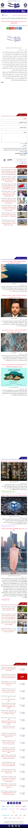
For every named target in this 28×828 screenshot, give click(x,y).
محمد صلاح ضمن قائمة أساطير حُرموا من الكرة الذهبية (14, 461)
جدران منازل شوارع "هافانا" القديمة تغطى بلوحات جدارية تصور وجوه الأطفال (9, 751)
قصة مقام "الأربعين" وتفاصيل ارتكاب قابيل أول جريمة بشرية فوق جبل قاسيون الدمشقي (9, 780)
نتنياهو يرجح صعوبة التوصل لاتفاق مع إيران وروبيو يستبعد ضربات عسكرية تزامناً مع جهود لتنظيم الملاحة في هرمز (8, 173)
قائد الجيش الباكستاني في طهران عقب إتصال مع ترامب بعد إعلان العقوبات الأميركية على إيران (8, 209)
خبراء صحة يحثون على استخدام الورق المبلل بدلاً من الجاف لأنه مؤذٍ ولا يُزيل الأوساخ (8, 722)
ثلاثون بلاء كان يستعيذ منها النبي (8, 727)
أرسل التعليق (23, 162)
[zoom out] (7, 15)
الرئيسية (25, 15)
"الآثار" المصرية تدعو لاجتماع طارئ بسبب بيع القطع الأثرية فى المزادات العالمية (9, 706)
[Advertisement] (14, 98)
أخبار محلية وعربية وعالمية (18, 15)
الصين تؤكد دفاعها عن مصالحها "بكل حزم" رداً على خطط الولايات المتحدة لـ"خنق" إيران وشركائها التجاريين (9, 187)
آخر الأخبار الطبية (5, 599)
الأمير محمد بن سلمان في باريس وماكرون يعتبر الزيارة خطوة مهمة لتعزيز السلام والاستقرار (8, 194)
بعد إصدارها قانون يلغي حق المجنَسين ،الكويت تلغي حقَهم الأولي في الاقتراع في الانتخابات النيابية (8, 201)
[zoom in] (3, 15)
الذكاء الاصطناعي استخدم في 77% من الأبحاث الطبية (13, 495)
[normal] (5, 15)
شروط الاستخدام (23, 146)
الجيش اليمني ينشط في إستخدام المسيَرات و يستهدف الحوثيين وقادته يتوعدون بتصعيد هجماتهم (9, 223)
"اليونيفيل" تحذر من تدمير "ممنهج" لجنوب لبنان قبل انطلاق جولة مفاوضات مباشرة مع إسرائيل (8, 180)
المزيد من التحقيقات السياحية (8, 491)
